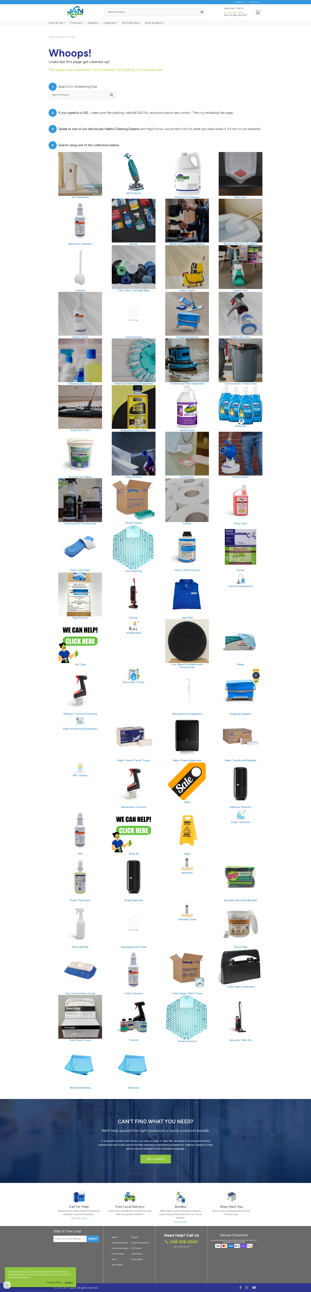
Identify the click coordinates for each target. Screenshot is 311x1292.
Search (115, 1237)
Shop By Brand (153, 22)
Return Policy (117, 1265)
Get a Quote (155, 1159)
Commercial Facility (120, 1248)
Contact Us (239, 2)
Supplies (93, 22)
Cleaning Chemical (120, 1243)
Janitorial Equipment (140, 1243)
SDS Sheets (136, 1248)
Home (52, 37)
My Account (255, 2)
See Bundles (180, 1222)
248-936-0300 (234, 12)
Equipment (110, 22)
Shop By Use (56, 22)
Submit (93, 1238)
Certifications (136, 1254)
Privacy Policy (137, 1259)
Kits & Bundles (130, 22)
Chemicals (75, 22)
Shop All (134, 1237)
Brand (114, 1259)
